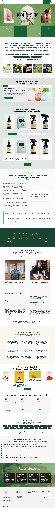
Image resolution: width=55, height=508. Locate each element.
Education (39, 2)
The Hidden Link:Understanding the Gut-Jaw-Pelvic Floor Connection (11, 380)
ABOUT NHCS (17, 2)
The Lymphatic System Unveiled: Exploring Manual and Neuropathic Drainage (43, 385)
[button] (3, 378)
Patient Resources (33, 2)
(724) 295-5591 (22, 59)
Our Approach (23, 2)
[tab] (5, 86)
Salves (37, 134)
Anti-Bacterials (12, 134)
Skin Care (44, 134)
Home (14, 2)
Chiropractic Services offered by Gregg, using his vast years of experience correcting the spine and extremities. (34, 34)
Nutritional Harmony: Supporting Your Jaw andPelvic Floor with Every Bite (27, 382)
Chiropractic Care (34, 31)
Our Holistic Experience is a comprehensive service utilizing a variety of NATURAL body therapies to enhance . (7, 34)
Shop (28, 2)
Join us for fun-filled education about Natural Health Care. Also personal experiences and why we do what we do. (48, 34)
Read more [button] (6, 481)
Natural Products (21, 134)
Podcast (48, 31)
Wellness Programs (21, 31)
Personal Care (31, 134)
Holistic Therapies (7, 31)
